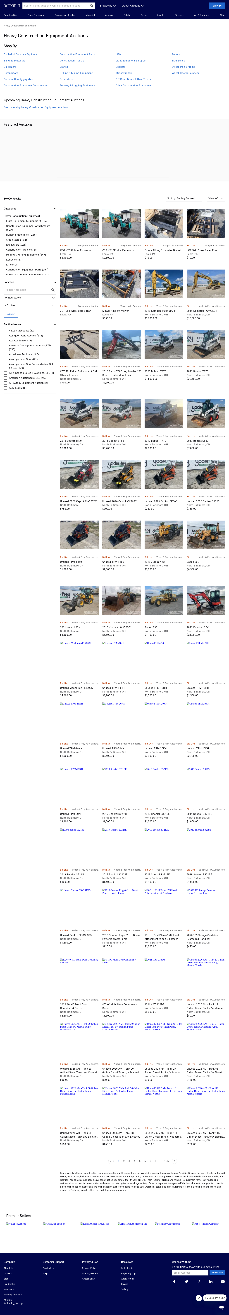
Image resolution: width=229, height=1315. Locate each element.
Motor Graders (124, 73)
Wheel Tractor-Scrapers (185, 73)
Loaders (120, 66)
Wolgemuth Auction (88, 245)
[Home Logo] (12, 6)
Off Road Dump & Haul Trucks (133, 79)
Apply (10, 314)
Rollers (176, 54)
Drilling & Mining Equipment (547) (26, 254)
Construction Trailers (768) (22, 249)
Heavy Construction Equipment (20, 25)
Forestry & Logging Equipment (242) (27, 274)
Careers (8, 1273)
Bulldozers (10, 66)
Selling (124, 1289)
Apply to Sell (127, 1278)
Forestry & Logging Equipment (77, 85)
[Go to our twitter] (186, 1281)
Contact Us (48, 1268)
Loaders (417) (14, 259)
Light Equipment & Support (131, 60)
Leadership (9, 1284)
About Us (8, 1268)
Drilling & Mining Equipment (76, 73)
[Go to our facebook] (174, 1281)
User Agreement (90, 1273)
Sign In (217, 6)
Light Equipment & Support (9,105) (26, 221)
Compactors (11, 73)
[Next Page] (174, 1161)
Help (45, 1273)
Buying (124, 1284)
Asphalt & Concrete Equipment (21, 54)
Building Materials (14, 60)
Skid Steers (178, 60)
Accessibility (88, 1278)
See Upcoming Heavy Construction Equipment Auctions (36, 107)
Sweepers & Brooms (183, 66)
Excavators (66, 79)
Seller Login (127, 1268)
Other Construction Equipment (133, 85)
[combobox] (5, 297)
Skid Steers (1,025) (17, 239)
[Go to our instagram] (198, 1281)
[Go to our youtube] (223, 1281)
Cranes (64, 66)
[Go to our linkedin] (210, 1281)
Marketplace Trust (13, 1294)
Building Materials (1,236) (21, 234)
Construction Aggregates (18, 79)
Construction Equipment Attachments (26, 85)
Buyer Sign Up (128, 1273)
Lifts (118, 54)
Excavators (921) (16, 244)
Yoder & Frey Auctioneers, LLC (169, 306)
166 (166, 1161)
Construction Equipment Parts (77, 54)
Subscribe (217, 1272)
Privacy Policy (89, 1268)
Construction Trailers (72, 60)
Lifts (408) (12, 264)
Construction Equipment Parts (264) (27, 269)
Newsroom (9, 1289)
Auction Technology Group (13, 1302)
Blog (6, 1278)
